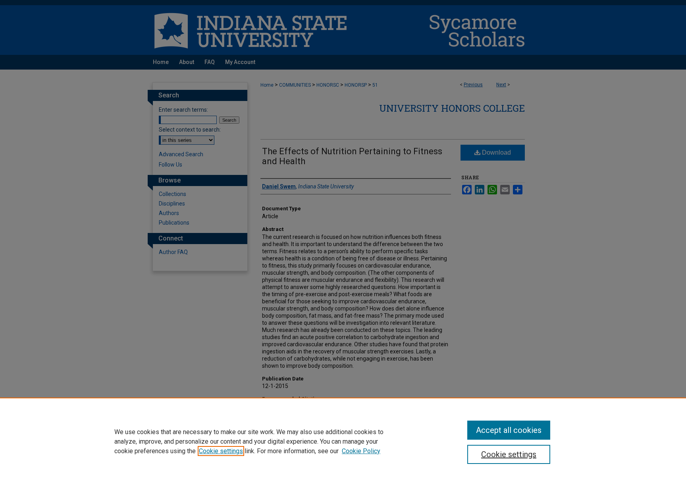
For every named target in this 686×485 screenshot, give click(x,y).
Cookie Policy (361, 451)
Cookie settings (221, 451)
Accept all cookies (508, 430)
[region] (343, 441)
